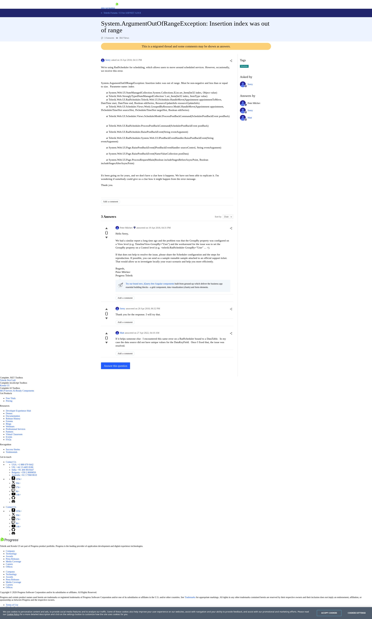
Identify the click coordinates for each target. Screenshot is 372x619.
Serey (108, 60)
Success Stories (13, 449)
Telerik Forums (110, 13)
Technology (11, 553)
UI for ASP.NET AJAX (130, 13)
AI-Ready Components (23, 390)
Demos (9, 413)
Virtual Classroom (14, 434)
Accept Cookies (329, 613)
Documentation (13, 416)
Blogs (8, 424)
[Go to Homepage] (117, 8)
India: (23, 470)
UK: (22, 467)
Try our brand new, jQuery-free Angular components (150, 283)
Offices (9, 567)
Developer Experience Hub (18, 411)
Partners (9, 431)
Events (9, 437)
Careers (9, 564)
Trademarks (190, 597)
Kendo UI (4, 385)
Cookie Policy (13, 614)
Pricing (9, 401)
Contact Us (11, 462)
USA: (22, 464)
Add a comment (110, 201)
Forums (9, 421)
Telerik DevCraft (8, 380)
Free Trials (11, 398)
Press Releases (12, 559)
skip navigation (108, 8)
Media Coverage (13, 561)
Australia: (24, 475)
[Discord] (13, 502)
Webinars (10, 426)
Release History (13, 418)
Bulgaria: (24, 472)
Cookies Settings (357, 613)
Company (10, 551)
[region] (186, 613)
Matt (122, 333)
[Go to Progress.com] (9, 541)
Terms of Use (12, 605)
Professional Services (15, 429)
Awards (9, 556)
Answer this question (115, 365)
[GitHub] (13, 498)
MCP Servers (6, 390)
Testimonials (11, 452)
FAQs (8, 439)
